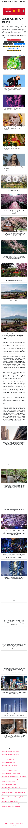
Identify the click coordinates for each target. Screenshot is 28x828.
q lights (23, 46)
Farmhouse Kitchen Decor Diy (8, 762)
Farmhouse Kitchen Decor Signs (9, 784)
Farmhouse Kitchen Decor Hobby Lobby (11, 754)
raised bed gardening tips (14, 48)
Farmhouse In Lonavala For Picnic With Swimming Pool (13, 793)
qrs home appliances (8, 44)
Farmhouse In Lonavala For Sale (9, 790)
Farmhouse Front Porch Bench (9, 759)
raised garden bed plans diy (14, 39)
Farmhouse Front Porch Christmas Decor (11, 787)
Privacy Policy (19, 823)
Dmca (6, 823)
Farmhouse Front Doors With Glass (10, 768)
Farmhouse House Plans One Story (10, 779)
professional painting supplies (14, 50)
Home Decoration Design (13, 1)
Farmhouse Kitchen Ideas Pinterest (10, 801)
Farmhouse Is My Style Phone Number (10, 751)
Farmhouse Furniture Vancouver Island (11, 757)
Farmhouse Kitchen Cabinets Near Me (10, 804)
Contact (12, 823)
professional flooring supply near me (11, 46)
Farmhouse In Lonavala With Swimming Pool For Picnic (13, 797)
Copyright (14, 825)
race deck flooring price (19, 44)
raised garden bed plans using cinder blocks (14, 42)
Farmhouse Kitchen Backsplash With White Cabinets (14, 776)
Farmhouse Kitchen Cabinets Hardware (11, 773)
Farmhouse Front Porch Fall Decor (10, 765)
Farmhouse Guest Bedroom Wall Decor (11, 806)
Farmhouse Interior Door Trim (8, 781)
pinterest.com (9, 745)
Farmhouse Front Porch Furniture (9, 770)
